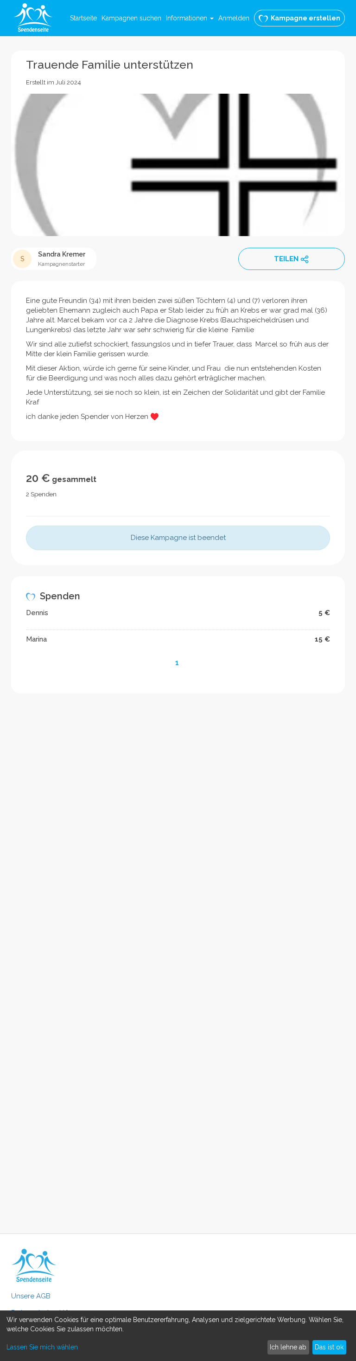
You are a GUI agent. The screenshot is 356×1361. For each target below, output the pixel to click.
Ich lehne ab (288, 1347)
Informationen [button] (187, 18)
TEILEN (286, 259)
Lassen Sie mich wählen (42, 1347)
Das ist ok (329, 1347)
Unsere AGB (31, 1296)
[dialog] (178, 1335)
